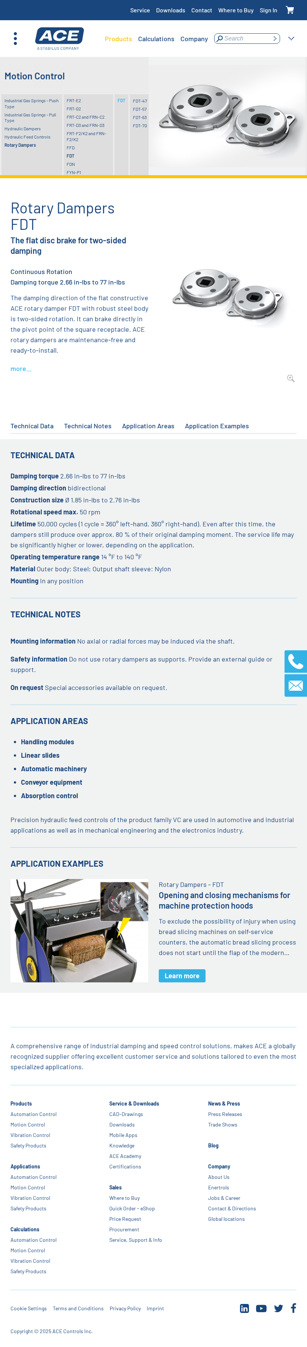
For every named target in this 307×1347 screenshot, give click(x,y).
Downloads (170, 9)
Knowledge (121, 1145)
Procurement (124, 1229)
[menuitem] (118, 38)
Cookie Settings (28, 1308)
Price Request (125, 1219)
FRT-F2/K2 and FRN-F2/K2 (86, 136)
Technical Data (32, 426)
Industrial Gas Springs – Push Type (31, 103)
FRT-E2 (74, 100)
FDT (71, 155)
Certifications (125, 1166)
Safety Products (28, 1145)
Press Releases (225, 1114)
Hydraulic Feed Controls (27, 136)
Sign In (268, 9)
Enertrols (218, 1187)
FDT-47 (140, 100)
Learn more (182, 976)
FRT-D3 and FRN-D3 (85, 125)
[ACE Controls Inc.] (59, 38)
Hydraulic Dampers (22, 128)
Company (219, 1166)
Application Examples (217, 426)
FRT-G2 (74, 108)
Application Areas (148, 426)
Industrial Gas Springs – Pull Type (30, 117)
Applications (25, 1166)
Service (140, 9)
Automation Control (33, 1114)
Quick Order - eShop (132, 1208)
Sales (115, 1187)
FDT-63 (140, 117)
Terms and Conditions (78, 1308)
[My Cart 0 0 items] (290, 10)
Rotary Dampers (20, 145)
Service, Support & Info (135, 1240)
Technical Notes (88, 426)
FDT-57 (140, 109)
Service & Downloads (134, 1103)
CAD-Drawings (126, 1114)
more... (21, 368)
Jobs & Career (224, 1198)
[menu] (156, 38)
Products (21, 1103)
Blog (213, 1145)
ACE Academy (125, 1156)
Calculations (24, 1229)
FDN (71, 164)
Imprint (155, 1308)
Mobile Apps (123, 1135)
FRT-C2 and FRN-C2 (85, 116)
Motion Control (27, 1124)
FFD (71, 147)
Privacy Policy (125, 1308)
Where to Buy (236, 9)
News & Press (224, 1103)
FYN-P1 (74, 172)
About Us (219, 1177)
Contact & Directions (232, 1208)
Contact (201, 9)
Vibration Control (30, 1135)
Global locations (226, 1219)
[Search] (275, 38)
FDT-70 (140, 125)
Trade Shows (222, 1124)
